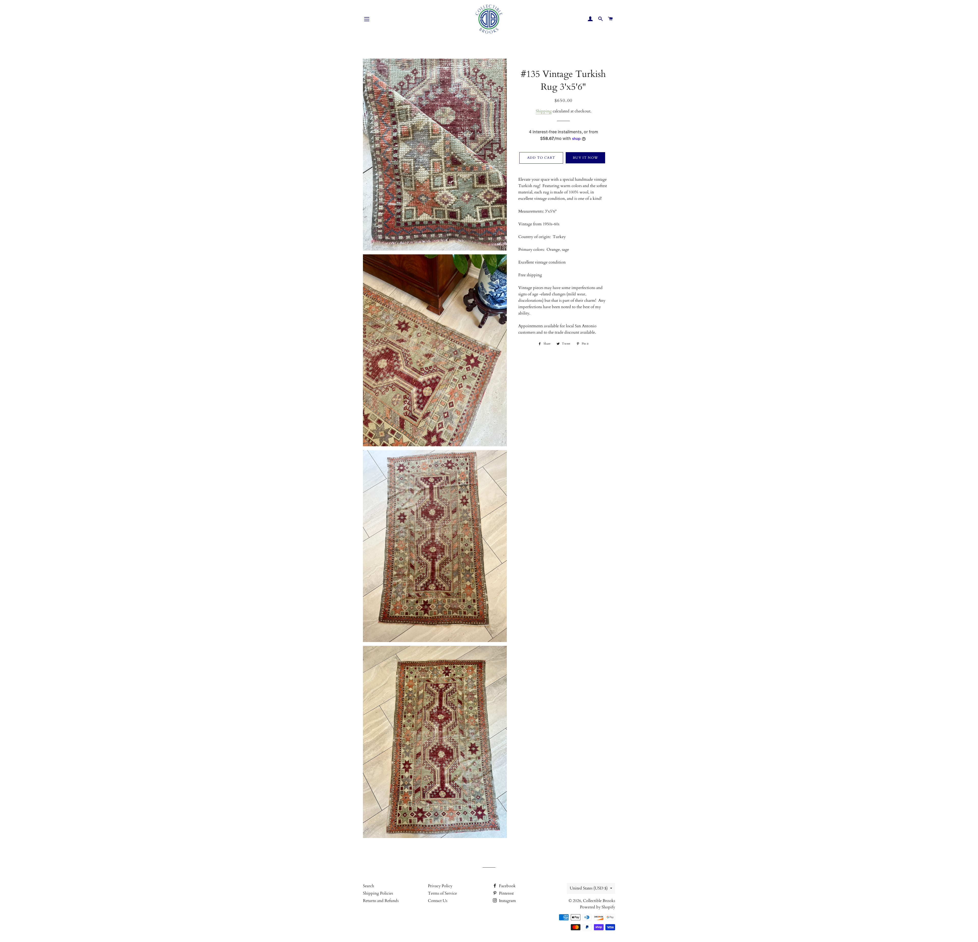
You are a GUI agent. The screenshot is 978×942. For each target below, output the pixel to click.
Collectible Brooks (599, 901)
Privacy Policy (440, 886)
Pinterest (506, 893)
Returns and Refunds (381, 901)
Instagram (507, 901)
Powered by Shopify (597, 907)
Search (368, 886)
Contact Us (437, 901)
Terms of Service (442, 893)
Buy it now (585, 157)
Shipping (544, 111)
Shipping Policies (378, 893)
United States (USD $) (589, 888)
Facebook (507, 886)
